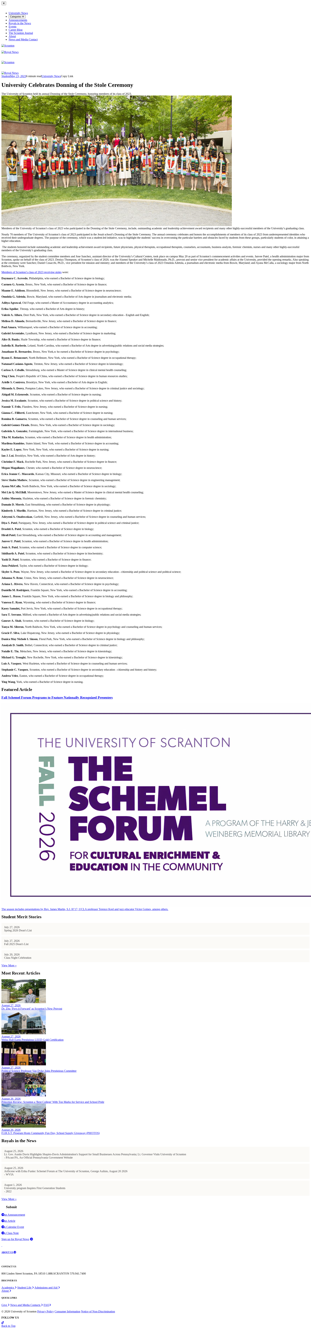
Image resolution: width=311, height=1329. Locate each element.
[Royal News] (10, 52)
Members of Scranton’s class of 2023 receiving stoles (31, 272)
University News (18, 13)
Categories (16, 16)
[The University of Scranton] (7, 45)
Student (5, 76)
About (12, 36)
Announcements (18, 20)
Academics (8, 1287)
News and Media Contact (23, 39)
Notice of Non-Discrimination (98, 1311)
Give (4, 1305)
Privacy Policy (45, 1311)
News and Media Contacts (25, 1305)
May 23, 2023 (18, 76)
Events (12, 26)
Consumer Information (67, 1311)
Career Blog (15, 29)
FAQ (46, 1305)
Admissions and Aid (46, 1287)
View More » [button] (9, 965)
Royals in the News (20, 23)
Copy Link (67, 76)
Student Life (24, 1287)
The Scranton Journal (21, 33)
